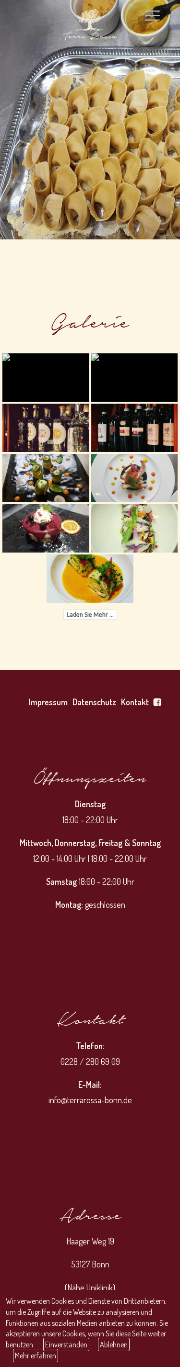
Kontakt (135, 702)
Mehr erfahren (35, 1355)
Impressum (48, 702)
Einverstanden (66, 1344)
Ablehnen (114, 1344)
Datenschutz (94, 702)
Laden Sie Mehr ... (90, 614)
